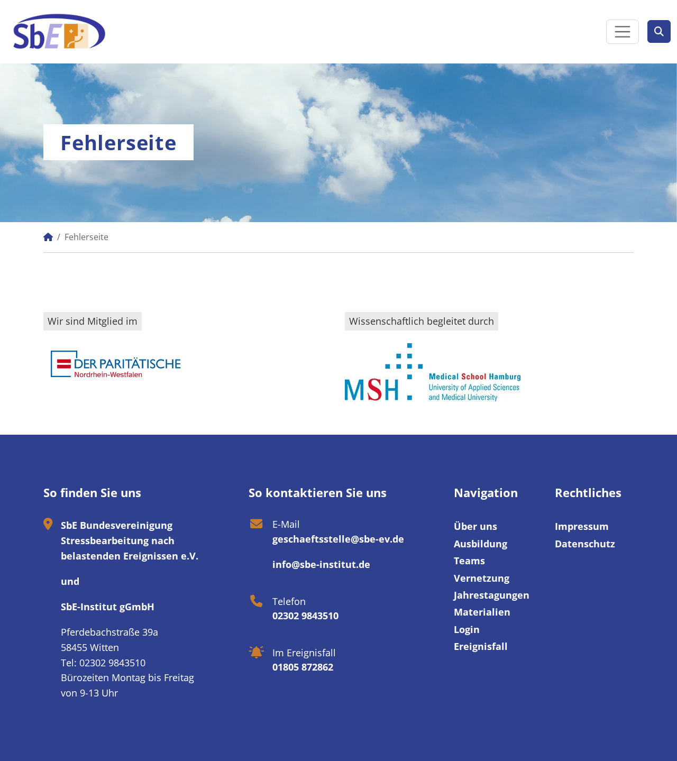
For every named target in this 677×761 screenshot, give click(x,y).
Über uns (475, 526)
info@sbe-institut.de (321, 564)
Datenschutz (585, 543)
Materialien (482, 612)
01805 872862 (302, 667)
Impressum (582, 526)
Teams (469, 560)
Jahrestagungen (491, 595)
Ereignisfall (481, 646)
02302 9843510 (305, 615)
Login (467, 629)
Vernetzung (481, 578)
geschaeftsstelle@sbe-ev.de (338, 539)
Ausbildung (480, 543)
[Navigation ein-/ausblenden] (622, 32)
